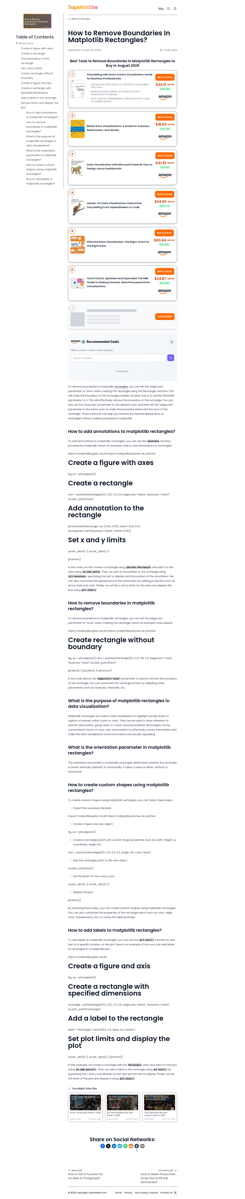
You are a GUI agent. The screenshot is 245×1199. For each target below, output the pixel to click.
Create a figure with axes (37, 48)
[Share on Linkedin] (114, 1146)
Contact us (166, 1192)
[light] (175, 8)
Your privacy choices (146, 1192)
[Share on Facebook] (102, 1146)
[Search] (168, 8)
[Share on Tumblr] (136, 1146)
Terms (118, 1192)
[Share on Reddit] (131, 1146)
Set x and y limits (31, 68)
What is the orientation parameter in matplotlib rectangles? (41, 155)
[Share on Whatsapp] (125, 1146)
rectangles (121, 386)
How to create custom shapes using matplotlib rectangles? (41, 169)
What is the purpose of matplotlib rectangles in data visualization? (41, 141)
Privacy (128, 1192)
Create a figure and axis (36, 83)
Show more (26, 43)
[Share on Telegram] (119, 1146)
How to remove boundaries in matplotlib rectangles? (41, 126)
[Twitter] (175, 1192)
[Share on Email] (142, 1146)
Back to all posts (80, 18)
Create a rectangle (33, 53)
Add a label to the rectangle (38, 98)
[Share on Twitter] (108, 1146)
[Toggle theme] (172, 342)
